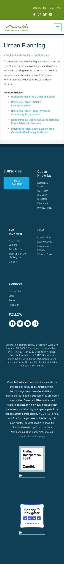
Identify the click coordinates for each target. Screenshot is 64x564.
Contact (56, 7)
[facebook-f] (35, 14)
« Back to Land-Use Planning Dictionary (26, 55)
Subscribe (39, 7)
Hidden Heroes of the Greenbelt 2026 (33, 96)
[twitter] (45, 14)
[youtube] (51, 14)
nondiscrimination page (31, 436)
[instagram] (40, 14)
